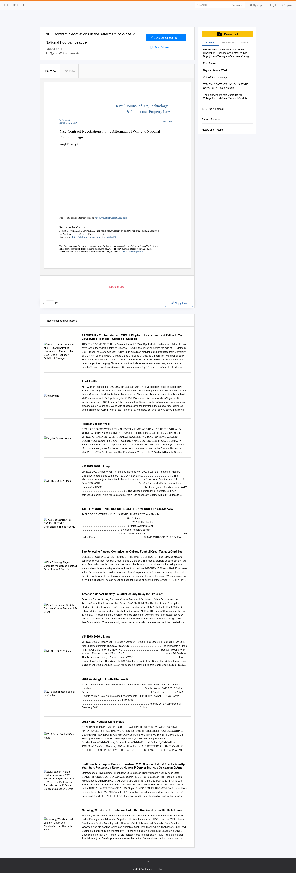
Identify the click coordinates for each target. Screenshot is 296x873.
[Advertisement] (148, 19)
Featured (210, 42)
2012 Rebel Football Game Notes (103, 721)
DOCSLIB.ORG (13, 5)
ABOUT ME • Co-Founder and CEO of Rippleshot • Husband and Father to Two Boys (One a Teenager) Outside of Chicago (132, 337)
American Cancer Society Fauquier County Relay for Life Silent (122, 594)
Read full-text (161, 47)
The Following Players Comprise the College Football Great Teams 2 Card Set (132, 551)
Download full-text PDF (166, 38)
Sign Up (257, 5)
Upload (289, 5)
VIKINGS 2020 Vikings (96, 466)
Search (239, 5)
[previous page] (43, 303)
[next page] (61, 303)
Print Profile (89, 381)
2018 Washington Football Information (106, 679)
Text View (69, 71)
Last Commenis (227, 42)
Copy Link (180, 303)
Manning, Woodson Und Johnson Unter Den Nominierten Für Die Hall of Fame (132, 810)
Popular (244, 42)
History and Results (212, 129)
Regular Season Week (96, 423)
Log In (273, 5)
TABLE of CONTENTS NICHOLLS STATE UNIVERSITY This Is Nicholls (127, 509)
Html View (50, 71)
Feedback (159, 869)
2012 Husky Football (213, 108)
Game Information (211, 119)
